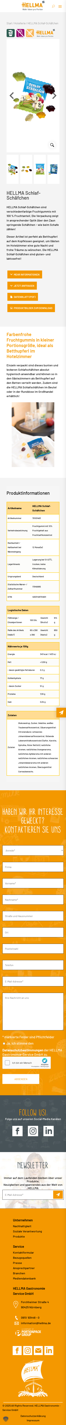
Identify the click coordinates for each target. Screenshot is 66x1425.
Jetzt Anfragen (24, 285)
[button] (54, 95)
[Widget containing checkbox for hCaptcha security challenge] (26, 1063)
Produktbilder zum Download (33, 308)
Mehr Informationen (27, 274)
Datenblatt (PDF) (24, 296)
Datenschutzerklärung (33, 1415)
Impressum (33, 1420)
